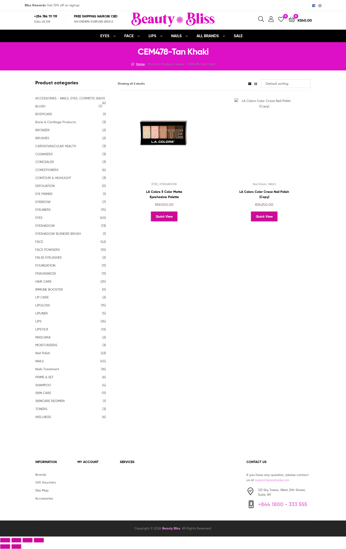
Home (140, 64)
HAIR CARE (43, 281)
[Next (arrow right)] (16, 546)
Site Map (42, 490)
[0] (281, 19)
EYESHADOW (168, 184)
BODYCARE (43, 114)
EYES (104, 35)
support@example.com (272, 480)
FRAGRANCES (45, 273)
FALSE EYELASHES (48, 257)
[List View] (255, 83)
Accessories (44, 498)
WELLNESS (43, 417)
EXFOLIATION (45, 186)
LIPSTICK (41, 329)
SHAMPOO (43, 385)
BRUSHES (42, 138)
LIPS (152, 35)
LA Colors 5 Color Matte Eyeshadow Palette (164, 194)
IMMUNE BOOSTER (49, 289)
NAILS (176, 35)
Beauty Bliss (171, 528)
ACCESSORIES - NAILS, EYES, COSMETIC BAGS (70, 98)
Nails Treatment (47, 369)
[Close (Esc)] (39, 540)
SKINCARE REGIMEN (49, 401)
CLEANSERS (44, 154)
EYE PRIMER (43, 194)
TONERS (41, 409)
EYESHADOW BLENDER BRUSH (58, 234)
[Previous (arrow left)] (5, 546)
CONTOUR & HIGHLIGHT (53, 178)
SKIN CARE (43, 393)
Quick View (175, 142)
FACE (129, 35)
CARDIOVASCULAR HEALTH (55, 146)
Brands (40, 474)
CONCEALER (44, 162)
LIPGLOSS (42, 305)
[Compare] (164, 142)
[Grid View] (249, 83)
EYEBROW (43, 202)
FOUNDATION (45, 265)
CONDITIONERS (46, 170)
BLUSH (40, 106)
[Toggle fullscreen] (16, 540)
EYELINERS (43, 209)
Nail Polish (259, 184)
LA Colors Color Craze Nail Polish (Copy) (264, 194)
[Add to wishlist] (152, 142)
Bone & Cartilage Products (55, 122)
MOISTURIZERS (46, 345)
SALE (238, 35)
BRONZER (42, 130)
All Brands (208, 35)
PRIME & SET (44, 377)
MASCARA (43, 337)
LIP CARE (42, 297)
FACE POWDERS (47, 250)
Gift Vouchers (45, 482)
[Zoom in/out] (5, 540)
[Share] (27, 540)
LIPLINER (41, 313)
